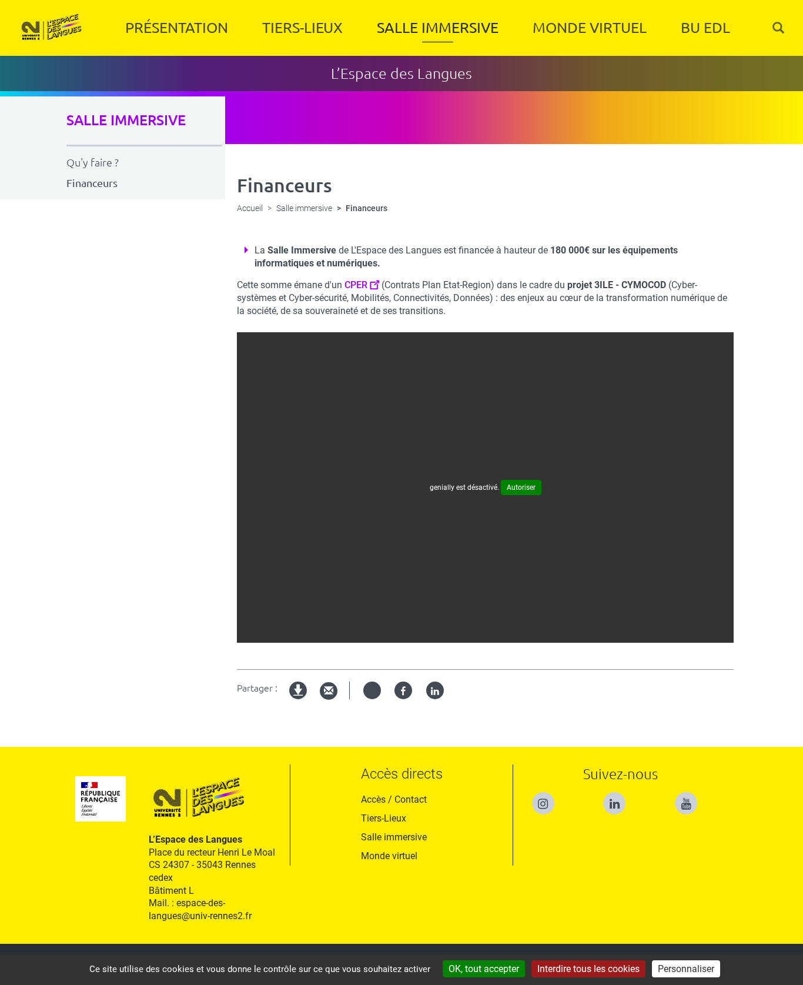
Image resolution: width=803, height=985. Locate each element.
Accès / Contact (394, 799)
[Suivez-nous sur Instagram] (549, 798)
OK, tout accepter (484, 968)
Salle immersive (437, 27)
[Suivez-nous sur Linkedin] (620, 798)
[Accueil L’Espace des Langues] (51, 28)
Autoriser (521, 487)
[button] (778, 28)
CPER (355, 285)
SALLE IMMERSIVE (126, 120)
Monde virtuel (590, 27)
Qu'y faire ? (92, 162)
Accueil (250, 208)
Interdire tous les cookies (588, 968)
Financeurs (92, 183)
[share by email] (328, 691)
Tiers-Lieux (302, 27)
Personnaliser (686, 968)
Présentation (176, 27)
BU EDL (705, 27)
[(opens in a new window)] (692, 798)
